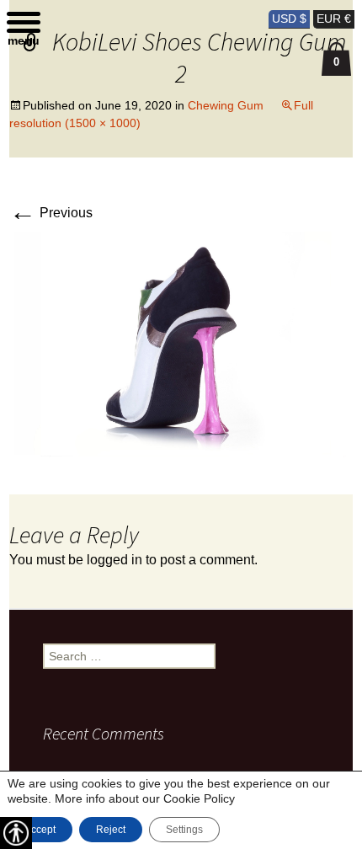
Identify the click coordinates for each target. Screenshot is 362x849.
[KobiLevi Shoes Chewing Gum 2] (181, 345)
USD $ (289, 18)
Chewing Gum (226, 105)
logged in (114, 560)
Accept (40, 830)
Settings (184, 830)
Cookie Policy (199, 798)
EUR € (334, 18)
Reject (110, 830)
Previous (51, 213)
